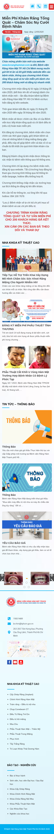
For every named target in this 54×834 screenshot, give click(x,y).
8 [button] (35, 582)
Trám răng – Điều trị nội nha (22, 704)
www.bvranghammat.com (16, 65)
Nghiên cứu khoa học (19, 814)
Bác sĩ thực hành (17, 775)
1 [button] (5, 582)
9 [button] (39, 582)
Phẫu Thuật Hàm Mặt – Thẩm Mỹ (25, 729)
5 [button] (22, 582)
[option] (27, 578)
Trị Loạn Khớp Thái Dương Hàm (24, 749)
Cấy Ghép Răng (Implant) (21, 694)
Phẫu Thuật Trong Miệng (21, 734)
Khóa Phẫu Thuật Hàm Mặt (22, 804)
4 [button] (18, 582)
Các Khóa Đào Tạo (18, 809)
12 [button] (24, 587)
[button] (2, 577)
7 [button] (31, 582)
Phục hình (14, 739)
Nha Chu (14, 724)
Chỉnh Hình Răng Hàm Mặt (22, 699)
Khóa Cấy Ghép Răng (20, 789)
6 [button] (27, 582)
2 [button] (9, 582)
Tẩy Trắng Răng (17, 744)
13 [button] (29, 587)
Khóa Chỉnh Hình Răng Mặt (22, 794)
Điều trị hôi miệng (18, 719)
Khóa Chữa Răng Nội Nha (22, 799)
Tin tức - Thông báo (13, 32)
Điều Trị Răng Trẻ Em (20, 714)
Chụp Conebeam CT (19, 709)
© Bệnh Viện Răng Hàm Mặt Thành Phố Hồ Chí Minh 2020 (27, 829)
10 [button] (44, 582)
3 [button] (14, 582)
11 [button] (48, 582)
